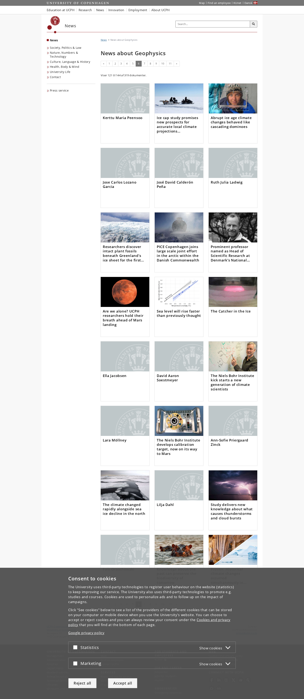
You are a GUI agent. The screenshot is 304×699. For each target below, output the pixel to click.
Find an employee (219, 3)
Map (202, 3)
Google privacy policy (86, 633)
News (54, 40)
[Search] (253, 24)
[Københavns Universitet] (53, 24)
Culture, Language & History (70, 62)
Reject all (82, 683)
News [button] (100, 10)
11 (170, 63)
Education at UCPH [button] (60, 10)
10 (162, 63)
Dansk (248, 3)
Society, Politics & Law (65, 48)
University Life (60, 72)
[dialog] (152, 633)
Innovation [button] (116, 10)
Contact (55, 77)
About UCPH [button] (160, 10)
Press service (59, 90)
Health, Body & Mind (64, 67)
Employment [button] (137, 10)
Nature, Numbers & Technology (64, 54)
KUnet (237, 3)
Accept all (122, 683)
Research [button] (85, 10)
